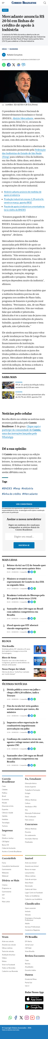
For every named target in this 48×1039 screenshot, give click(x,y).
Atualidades (29, 967)
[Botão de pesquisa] (45, 3)
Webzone (5, 873)
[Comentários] (23, 65)
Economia (14, 49)
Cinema (4, 885)
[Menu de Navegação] (3, 3)
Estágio (27, 793)
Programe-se (6, 888)
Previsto (28, 832)
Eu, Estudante (33, 778)
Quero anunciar (30, 908)
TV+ (3, 898)
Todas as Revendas (8, 968)
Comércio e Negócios (32, 930)
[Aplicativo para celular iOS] (34, 999)
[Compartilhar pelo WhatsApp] (34, 572)
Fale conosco (29, 820)
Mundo (4, 803)
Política (4, 793)
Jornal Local (29, 945)
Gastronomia (6, 869)
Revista (27, 964)
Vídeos (4, 958)
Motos (4, 961)
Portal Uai (28, 983)
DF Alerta (28, 941)
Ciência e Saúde (7, 813)
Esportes (5, 809)
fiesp (17, 488)
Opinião (4, 816)
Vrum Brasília (29, 951)
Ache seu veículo (8, 941)
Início (4, 49)
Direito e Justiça (7, 838)
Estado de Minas (31, 979)
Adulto (27, 923)
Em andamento (30, 835)
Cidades (5, 790)
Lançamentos (29, 873)
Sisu (26, 810)
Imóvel (29, 858)
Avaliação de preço (8, 955)
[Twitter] (14, 65)
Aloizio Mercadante (23, 118)
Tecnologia (5, 823)
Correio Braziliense (8, 780)
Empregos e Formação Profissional (33, 919)
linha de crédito (12, 493)
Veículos (28, 915)
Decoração (29, 886)
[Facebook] (9, 65)
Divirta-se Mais (10, 880)
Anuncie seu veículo (9, 945)
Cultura (27, 803)
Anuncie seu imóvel (32, 866)
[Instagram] (27, 1018)
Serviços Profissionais (32, 927)
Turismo (5, 826)
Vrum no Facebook (8, 965)
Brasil (4, 796)
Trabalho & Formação (32, 790)
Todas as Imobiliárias (32, 896)
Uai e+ (27, 986)
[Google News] (18, 65)
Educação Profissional (32, 813)
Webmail (5, 876)
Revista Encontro (35, 955)
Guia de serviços (31, 879)
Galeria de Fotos (31, 889)
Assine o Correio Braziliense (12, 851)
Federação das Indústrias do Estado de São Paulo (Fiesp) (24, 153)
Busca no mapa (30, 869)
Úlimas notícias (30, 876)
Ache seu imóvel (30, 863)
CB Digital (5, 842)
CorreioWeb (9, 858)
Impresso (7, 830)
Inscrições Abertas (31, 839)
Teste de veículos (8, 951)
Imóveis (28, 911)
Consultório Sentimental (10, 866)
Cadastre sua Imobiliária (33, 899)
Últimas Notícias (31, 800)
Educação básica (31, 783)
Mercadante (31, 493)
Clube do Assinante (9, 848)
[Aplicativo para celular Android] (34, 1007)
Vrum (5, 937)
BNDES (7, 488)
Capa (4, 786)
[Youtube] (32, 1018)
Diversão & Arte (7, 806)
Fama (4, 863)
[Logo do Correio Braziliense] (24, 2)
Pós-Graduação (30, 817)
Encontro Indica (30, 970)
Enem (27, 797)
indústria (28, 488)
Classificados (32, 903)
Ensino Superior (30, 787)
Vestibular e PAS (31, 807)
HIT (3, 895)
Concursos (31, 824)
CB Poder (28, 948)
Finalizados (29, 842)
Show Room (29, 883)
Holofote (5, 819)
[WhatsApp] (4, 65)
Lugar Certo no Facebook (34, 893)
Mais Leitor (6, 902)
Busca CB (5, 845)
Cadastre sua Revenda (10, 971)
